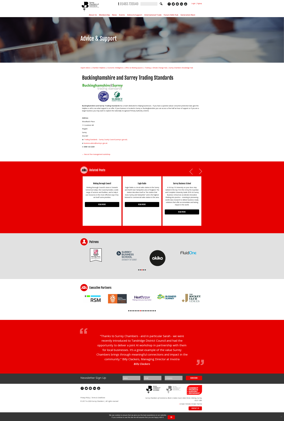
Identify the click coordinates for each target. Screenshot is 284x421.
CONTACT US (195, 408)
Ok (171, 417)
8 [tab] (140, 310)
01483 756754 (197, 404)
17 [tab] (155, 310)
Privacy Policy (85, 398)
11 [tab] (145, 310)
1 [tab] (138, 269)
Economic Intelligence (115, 68)
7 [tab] (138, 310)
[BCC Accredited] (153, 393)
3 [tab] (142, 269)
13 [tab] (148, 310)
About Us (93, 15)
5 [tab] (145, 269)
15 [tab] (152, 310)
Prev (191, 172)
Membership (104, 15)
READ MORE (102, 204)
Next (200, 172)
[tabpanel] (84, 255)
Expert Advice (85, 68)
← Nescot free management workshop (96, 154)
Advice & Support (134, 15)
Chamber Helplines (99, 68)
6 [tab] (137, 310)
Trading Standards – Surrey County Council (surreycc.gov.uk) (105, 139)
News (114, 15)
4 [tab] (143, 269)
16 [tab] (153, 310)
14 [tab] (150, 310)
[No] (281, 417)
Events (122, 15)
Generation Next (187, 15)
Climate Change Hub (159, 68)
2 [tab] (140, 269)
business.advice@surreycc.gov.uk (95, 143)
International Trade (153, 15)
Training (148, 68)
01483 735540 (129, 4)
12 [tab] (147, 310)
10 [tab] (143, 310)
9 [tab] (142, 310)
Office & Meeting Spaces (134, 68)
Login (193, 3)
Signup (199, 3)
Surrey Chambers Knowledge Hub (181, 68)
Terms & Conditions (98, 398)
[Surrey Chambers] (90, 12)
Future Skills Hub (171, 15)
